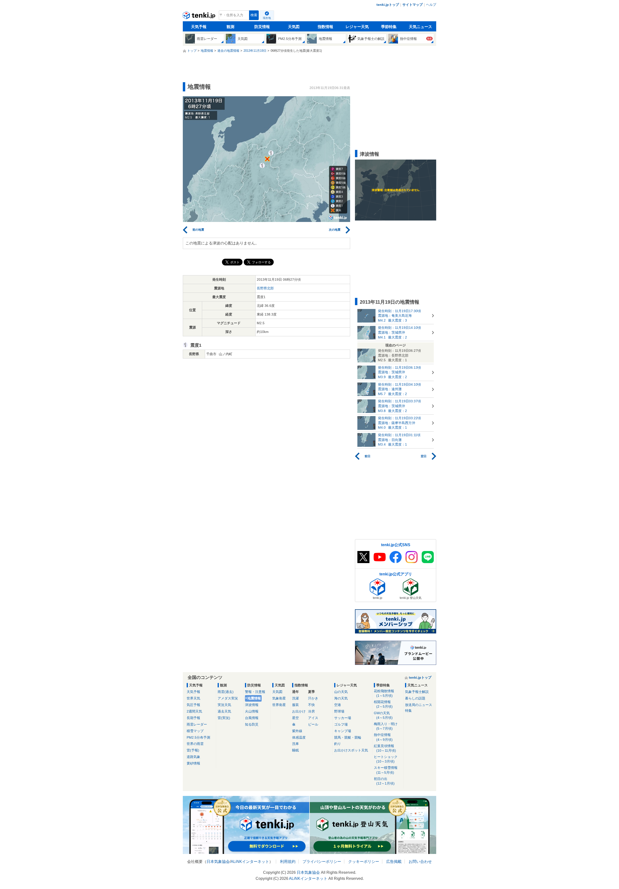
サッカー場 (342, 718)
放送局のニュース (418, 705)
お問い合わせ (420, 862)
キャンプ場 (342, 731)
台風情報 (251, 718)
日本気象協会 (218, 862)
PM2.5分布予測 (198, 737)
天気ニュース (420, 27)
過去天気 (224, 711)
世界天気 (193, 698)
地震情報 (254, 698)
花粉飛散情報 (384, 693)
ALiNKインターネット (250, 862)
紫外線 (297, 731)
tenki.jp (199, 16)
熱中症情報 (383, 737)
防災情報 (262, 27)
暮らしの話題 (415, 698)
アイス (313, 718)
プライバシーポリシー (321, 862)
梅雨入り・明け (386, 726)
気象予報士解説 (417, 692)
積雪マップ (195, 731)
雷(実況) (224, 718)
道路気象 (193, 757)
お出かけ (299, 711)
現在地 (267, 17)
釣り (337, 744)
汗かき (313, 698)
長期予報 (193, 718)
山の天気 (341, 692)
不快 (311, 705)
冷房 (311, 711)
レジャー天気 (357, 27)
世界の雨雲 (195, 744)
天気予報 (198, 27)
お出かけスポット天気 (351, 750)
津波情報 (251, 705)
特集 (408, 711)
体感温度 (299, 737)
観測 (230, 27)
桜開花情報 (383, 704)
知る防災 (251, 724)
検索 (254, 15)
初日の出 (384, 781)
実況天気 (224, 705)
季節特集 (389, 27)
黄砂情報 (193, 763)
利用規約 (287, 862)
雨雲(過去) (226, 692)
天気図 (294, 27)
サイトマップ (412, 5)
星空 (295, 718)
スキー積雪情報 (386, 770)
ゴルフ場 (341, 724)
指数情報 (325, 27)
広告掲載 (394, 862)
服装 (295, 705)
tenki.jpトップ (387, 5)
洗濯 (295, 698)
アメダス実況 (228, 698)
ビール (313, 724)
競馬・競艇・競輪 (347, 737)
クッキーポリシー (363, 862)
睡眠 (295, 750)
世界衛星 (279, 705)
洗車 (295, 744)
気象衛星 (279, 698)
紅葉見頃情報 (385, 748)
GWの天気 (383, 715)
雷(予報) (193, 750)
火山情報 (251, 711)
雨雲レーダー (197, 724)
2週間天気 (194, 711)
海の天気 (341, 698)
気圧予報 (193, 705)
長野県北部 (265, 288)
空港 (337, 705)
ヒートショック (386, 759)
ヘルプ (431, 5)
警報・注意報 (255, 692)
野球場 (339, 711)
